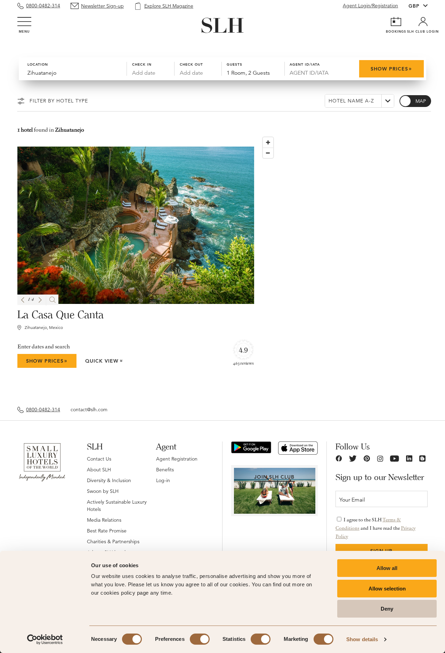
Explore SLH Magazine (168, 6)
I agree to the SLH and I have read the (375, 528)
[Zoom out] (268, 153)
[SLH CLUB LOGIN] (423, 21)
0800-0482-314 (43, 5)
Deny (387, 609)
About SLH (99, 469)
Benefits (165, 469)
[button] (22, 300)
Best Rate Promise (107, 531)
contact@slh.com (89, 409)
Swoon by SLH (103, 491)
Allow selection (387, 589)
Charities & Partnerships (113, 541)
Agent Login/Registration (370, 5)
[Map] (343, 265)
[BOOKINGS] (396, 21)
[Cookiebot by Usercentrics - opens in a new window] (45, 639)
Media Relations (104, 520)
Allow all (387, 568)
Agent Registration (176, 459)
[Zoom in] (268, 142)
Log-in (163, 480)
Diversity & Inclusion (109, 480)
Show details (362, 639)
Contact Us (99, 459)
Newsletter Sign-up (102, 6)
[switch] (200, 639)
